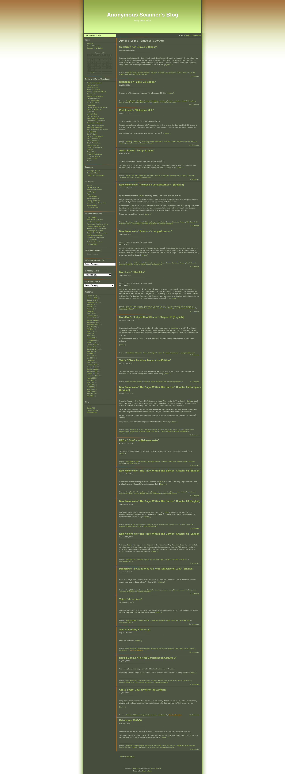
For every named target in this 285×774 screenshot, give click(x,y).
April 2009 (90, 360)
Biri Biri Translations (93, 89)
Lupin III (127, 102)
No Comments (194, 104)
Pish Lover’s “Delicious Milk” (136, 110)
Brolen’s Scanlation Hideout (96, 92)
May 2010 (90, 333)
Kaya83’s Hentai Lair (94, 109)
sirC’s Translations (93, 141)
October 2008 (91, 373)
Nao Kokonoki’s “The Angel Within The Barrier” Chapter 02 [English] (159, 533)
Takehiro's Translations (94, 235)
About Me (90, 43)
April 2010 (90, 336)
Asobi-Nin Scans (92, 87)
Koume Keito (171, 745)
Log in (89, 406)
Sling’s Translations (93, 143)
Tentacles (127, 74)
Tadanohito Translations (95, 147)
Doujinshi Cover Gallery (95, 48)
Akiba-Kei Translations (94, 83)
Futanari (161, 73)
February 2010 (92, 340)
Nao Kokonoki (191, 263)
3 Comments (194, 76)
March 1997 (91, 391)
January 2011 (91, 318)
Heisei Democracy (93, 198)
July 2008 (90, 380)
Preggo (137, 223)
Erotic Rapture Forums (94, 189)
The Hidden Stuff (93, 207)
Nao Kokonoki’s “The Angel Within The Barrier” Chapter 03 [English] (159, 501)
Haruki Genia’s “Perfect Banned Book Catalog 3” (148, 657)
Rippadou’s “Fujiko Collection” (137, 81)
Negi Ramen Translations (95, 118)
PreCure (180, 461)
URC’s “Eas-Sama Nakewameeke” (139, 440)
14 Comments (194, 145)
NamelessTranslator (136, 650)
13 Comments (194, 715)
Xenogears (130, 177)
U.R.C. (121, 463)
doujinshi (154, 73)
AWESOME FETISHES (146, 175)
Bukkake (133, 73)
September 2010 (92, 324)
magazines (180, 745)
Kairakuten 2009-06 (130, 720)
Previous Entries (127, 757)
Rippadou (143, 102)
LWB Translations (93, 116)
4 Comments (194, 749)
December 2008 (92, 369)
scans (121, 74)
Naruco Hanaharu (125, 747)
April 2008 (90, 387)
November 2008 (92, 371)
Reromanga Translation (95, 231)
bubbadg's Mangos (93, 171)
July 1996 (90, 396)
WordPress (136, 768)
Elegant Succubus (93, 187)
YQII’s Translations (93, 156)
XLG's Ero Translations (95, 242)
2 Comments (194, 179)
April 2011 (90, 311)
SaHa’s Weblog (92, 132)
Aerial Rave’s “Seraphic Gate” (137, 150)
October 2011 (91, 300)
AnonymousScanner (140, 74)
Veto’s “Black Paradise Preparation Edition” (145, 360)
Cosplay (147, 101)
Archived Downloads (94, 46)
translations (153, 223)
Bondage (140, 101)
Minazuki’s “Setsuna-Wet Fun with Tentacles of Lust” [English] (156, 568)
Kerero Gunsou (166, 222)
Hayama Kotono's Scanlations (97, 107)
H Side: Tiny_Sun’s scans (95, 175)
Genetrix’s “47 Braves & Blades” (138, 47)
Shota (186, 648)
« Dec (93, 72)
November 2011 (92, 298)
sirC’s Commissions (93, 138)
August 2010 (91, 327)
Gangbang (192, 101)
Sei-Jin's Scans (92, 134)
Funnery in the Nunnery (159, 648)
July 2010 (90, 329)
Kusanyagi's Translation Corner (97, 224)
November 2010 (92, 322)
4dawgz (89, 185)
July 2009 (90, 353)
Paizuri (137, 102)
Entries (187, 35)
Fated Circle (91, 105)
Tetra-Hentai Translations (95, 237)
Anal (127, 73)
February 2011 (92, 315)
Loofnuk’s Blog (92, 114)
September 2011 (92, 302)
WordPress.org (92, 412)
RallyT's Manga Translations (96, 228)
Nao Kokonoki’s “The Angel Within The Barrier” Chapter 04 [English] (159, 470)
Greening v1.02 (156, 768)
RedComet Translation (94, 127)
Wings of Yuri (91, 152)
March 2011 (91, 313)
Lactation (175, 222)
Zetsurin (89, 161)
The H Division (92, 239)
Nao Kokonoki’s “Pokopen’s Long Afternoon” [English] (151, 184)
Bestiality (133, 101)
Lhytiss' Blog (91, 112)
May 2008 (90, 385)
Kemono (179, 73)
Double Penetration (143, 73)
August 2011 (91, 304)
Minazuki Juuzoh (179, 590)
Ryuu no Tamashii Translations (97, 129)
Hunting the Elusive (93, 201)
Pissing (170, 308)
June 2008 (90, 382)
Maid (185, 73)
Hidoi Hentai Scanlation (95, 219)
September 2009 (92, 349)
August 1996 (91, 393)
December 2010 (92, 320)
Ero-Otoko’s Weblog (93, 103)
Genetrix (168, 73)
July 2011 (90, 307)
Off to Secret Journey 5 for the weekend (142, 689)
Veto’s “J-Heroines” (130, 599)
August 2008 (91, 378)
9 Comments (194, 465)
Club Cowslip (91, 94)
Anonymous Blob (93, 85)
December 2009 (92, 344)
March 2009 (91, 362)
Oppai (189, 73)
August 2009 (91, 351)
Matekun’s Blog (92, 205)
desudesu (174, 328)
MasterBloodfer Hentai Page (96, 203)
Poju (181, 648)
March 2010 (91, 338)
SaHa (141, 196)
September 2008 (92, 376)
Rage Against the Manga (95, 125)
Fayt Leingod (91, 192)
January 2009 (91, 367)
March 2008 (91, 389)
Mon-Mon (138, 353)
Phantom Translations (94, 123)
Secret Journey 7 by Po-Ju (134, 629)
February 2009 (92, 364)
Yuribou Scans (92, 158)
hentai (173, 73)
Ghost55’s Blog (92, 196)
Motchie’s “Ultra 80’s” (132, 272)
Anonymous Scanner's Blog (142, 15)
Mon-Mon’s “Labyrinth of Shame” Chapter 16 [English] (151, 317)
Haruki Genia (172, 680)
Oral (194, 73)
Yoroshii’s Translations (94, 154)
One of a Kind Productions (96, 120)
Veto (165, 381)
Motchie (156, 308)
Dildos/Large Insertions (158, 101)
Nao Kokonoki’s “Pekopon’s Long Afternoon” (145, 231)
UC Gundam (190, 308)
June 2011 (90, 309)
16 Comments (194, 435)
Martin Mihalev (147, 771)
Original (154, 353)
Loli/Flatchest (187, 680)
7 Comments (194, 225)
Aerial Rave (130, 175)
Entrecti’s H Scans (93, 173)
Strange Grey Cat (93, 145)
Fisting (190, 306)
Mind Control (190, 222)
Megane (182, 222)
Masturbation (148, 308)
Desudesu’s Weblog (93, 98)
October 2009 (91, 347)
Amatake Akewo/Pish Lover (135, 141)
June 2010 (90, 331)
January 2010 (91, 342)
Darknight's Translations (95, 96)
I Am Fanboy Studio (93, 222)
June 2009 (90, 356)
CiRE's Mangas (92, 217)
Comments (196, 35)
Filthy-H (89, 194)
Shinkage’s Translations (95, 136)
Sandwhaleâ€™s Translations (97, 233)
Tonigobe (90, 149)
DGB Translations (93, 100)
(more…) (169, 65)
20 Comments (194, 652)
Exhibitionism (162, 680)
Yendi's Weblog (92, 244)
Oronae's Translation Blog (96, 226)
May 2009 (90, 358)
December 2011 (92, 295)
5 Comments (194, 266)
